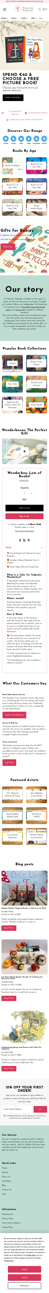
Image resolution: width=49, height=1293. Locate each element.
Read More (9, 928)
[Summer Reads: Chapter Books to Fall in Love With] (24, 888)
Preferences (24, 1286)
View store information (24, 531)
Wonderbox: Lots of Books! (24, 474)
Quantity (24, 488)
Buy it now (24, 516)
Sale (4, 1194)
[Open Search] (39, 9)
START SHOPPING (13, 98)
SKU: (24, 500)
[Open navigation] (6, 9)
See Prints (9, 763)
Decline (24, 1277)
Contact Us (7, 1190)
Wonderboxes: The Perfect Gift (24, 432)
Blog (4, 1185)
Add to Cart (24, 508)
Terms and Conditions (11, 1223)
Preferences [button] (8, 1261)
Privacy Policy (7, 1219)
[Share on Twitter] (24, 541)
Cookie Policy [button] (31, 1255)
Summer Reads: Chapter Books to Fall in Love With (23, 908)
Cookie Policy (7, 1227)
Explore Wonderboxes (14, 715)
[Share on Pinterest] (29, 541)
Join (40, 1109)
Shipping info (7, 1214)
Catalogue (6, 1181)
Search (5, 1172)
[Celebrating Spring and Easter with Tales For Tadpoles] (24, 1027)
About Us (6, 1177)
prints (8, 310)
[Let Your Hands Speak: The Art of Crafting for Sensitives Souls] (24, 956)
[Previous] (6, 443)
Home (4, 1168)
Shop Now (7, 247)
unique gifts (20, 310)
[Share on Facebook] (20, 541)
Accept (24, 1269)
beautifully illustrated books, (33, 307)
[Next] (13, 443)
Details (8, 548)
